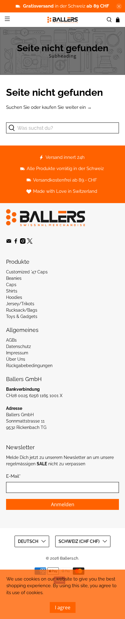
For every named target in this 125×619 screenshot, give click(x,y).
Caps (11, 284)
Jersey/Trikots (20, 303)
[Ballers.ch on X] (29, 242)
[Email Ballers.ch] (9, 242)
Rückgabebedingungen (29, 365)
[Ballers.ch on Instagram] (22, 242)
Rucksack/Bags (21, 310)
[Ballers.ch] (62, 20)
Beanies (14, 278)
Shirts (11, 291)
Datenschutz (18, 346)
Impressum (17, 352)
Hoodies (14, 297)
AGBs (11, 340)
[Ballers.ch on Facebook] (16, 242)
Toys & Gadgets (21, 316)
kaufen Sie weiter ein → (67, 107)
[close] (119, 6)
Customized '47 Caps (27, 271)
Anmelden (62, 504)
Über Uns (15, 359)
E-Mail (13, 476)
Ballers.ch (69, 558)
